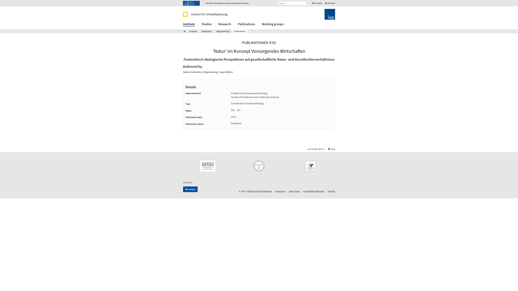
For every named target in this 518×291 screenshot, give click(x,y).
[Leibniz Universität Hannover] (191, 3)
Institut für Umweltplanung (209, 14)
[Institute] (183, 31)
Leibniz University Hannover (259, 191)
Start (307, 3)
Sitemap (331, 191)
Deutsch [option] (331, 3)
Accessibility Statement (313, 191)
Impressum (280, 191)
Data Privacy (294, 191)
